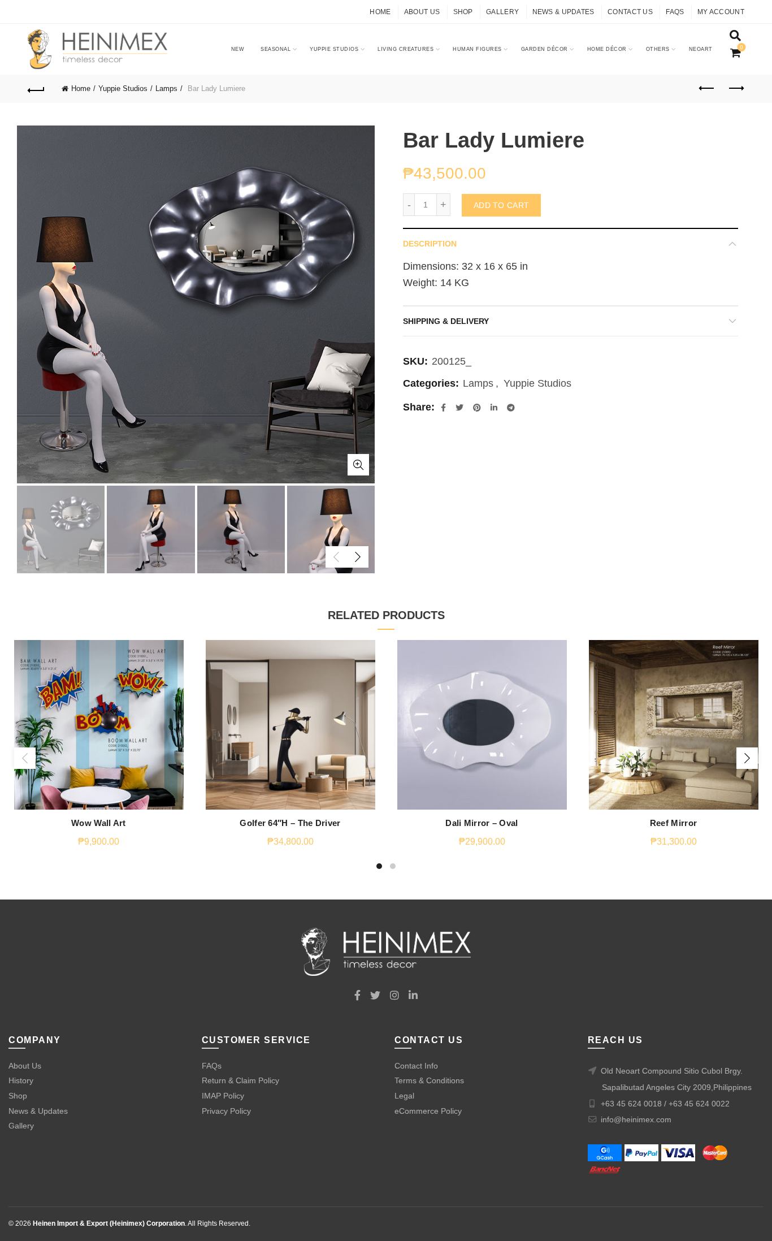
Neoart (701, 49)
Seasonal (275, 49)
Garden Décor (544, 49)
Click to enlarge (358, 464)
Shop (463, 12)
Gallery (502, 12)
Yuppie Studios (334, 49)
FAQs (675, 12)
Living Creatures (405, 49)
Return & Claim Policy (240, 1080)
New (238, 49)
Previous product (707, 88)
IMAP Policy (223, 1095)
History (20, 1080)
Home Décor (607, 49)
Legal (404, 1095)
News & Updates (563, 12)
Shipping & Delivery (446, 321)
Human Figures (477, 49)
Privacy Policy (226, 1110)
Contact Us (630, 12)
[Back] (36, 88)
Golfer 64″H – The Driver (290, 823)
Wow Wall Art (98, 823)
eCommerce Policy (428, 1110)
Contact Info (416, 1065)
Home (380, 12)
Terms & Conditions (429, 1080)
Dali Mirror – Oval (481, 823)
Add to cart (501, 205)
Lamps (166, 88)
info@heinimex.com (636, 1119)
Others (658, 49)
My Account (720, 12)
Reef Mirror (673, 823)
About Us (422, 12)
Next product (736, 88)
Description (430, 243)
